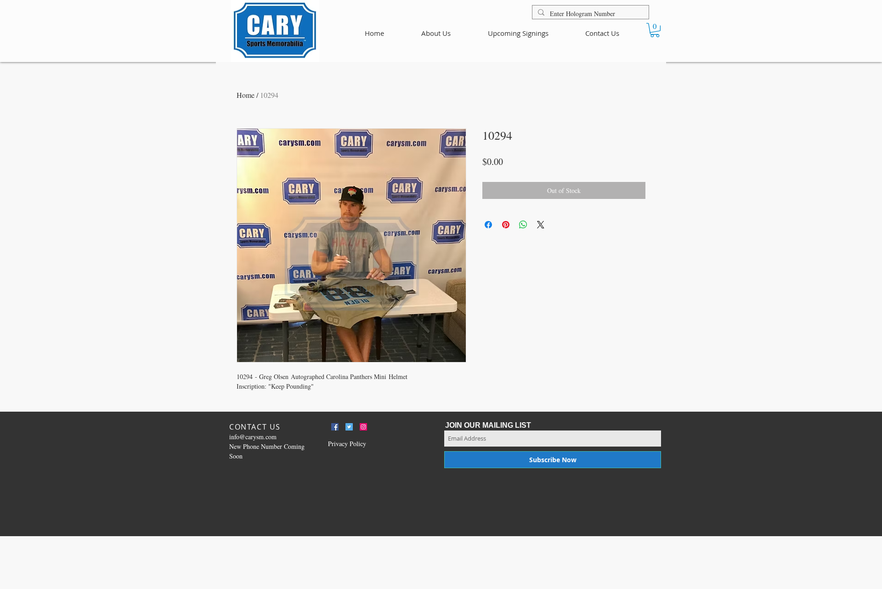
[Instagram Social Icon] (363, 426)
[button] (654, 30)
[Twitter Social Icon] (349, 426)
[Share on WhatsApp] (523, 224)
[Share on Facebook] (488, 224)
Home (245, 95)
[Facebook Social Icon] (335, 426)
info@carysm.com (253, 436)
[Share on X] (540, 224)
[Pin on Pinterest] (505, 224)
